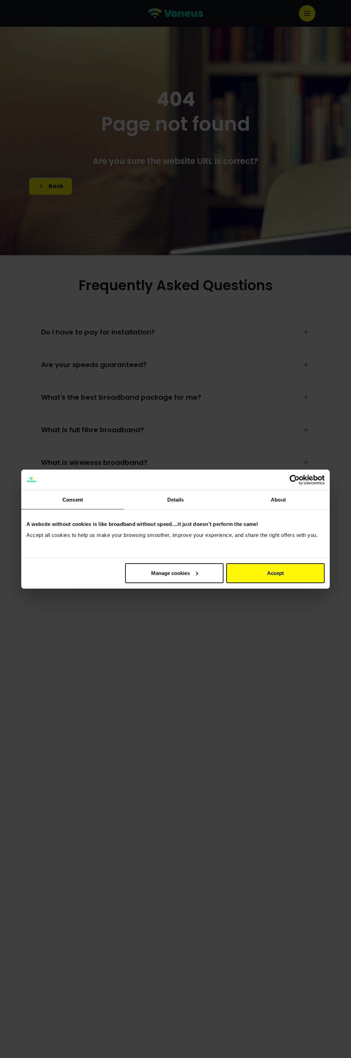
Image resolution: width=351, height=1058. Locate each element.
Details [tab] (175, 500)
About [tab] (278, 500)
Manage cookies (170, 573)
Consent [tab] (72, 500)
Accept (275, 573)
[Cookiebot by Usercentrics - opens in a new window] (295, 480)
